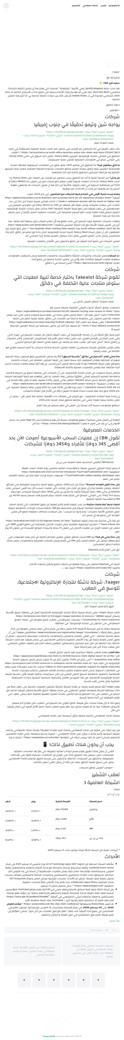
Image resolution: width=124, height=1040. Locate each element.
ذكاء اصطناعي (110, 45)
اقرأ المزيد (115, 921)
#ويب (103, 6)
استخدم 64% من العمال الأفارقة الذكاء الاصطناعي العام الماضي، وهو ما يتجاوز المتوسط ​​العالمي (34, 951)
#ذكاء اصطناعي (90, 6)
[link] (109, 64)
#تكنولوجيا (114, 6)
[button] (116, 64)
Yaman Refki (49, 1036)
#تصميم (76, 6)
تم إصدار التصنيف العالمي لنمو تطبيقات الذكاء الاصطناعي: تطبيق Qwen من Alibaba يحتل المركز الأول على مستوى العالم (92, 951)
